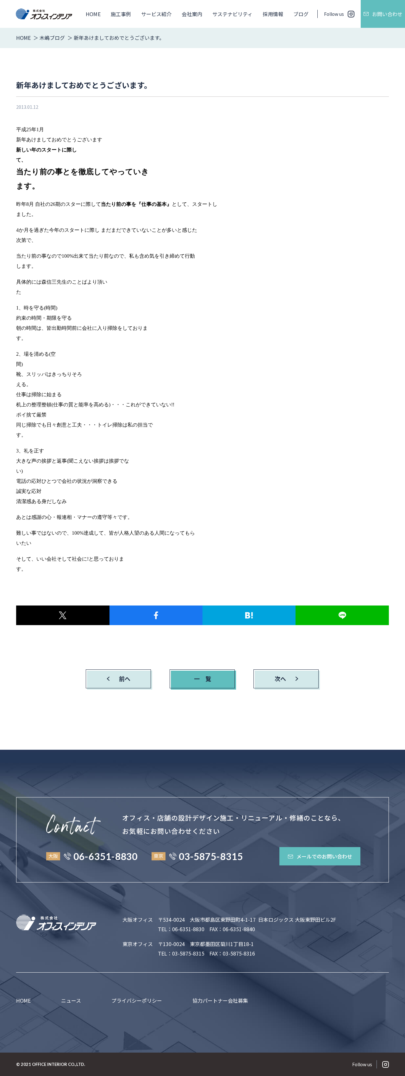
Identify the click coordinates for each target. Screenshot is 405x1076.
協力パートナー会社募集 (220, 1000)
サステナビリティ (232, 14)
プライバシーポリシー (136, 1000)
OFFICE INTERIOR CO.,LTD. (58, 1064)
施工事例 (121, 14)
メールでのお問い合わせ (324, 856)
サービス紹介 (156, 14)
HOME (93, 14)
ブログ (300, 14)
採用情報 (273, 14)
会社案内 (192, 14)
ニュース (71, 1000)
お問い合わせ (387, 14)
